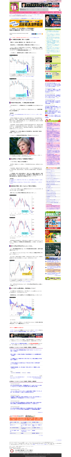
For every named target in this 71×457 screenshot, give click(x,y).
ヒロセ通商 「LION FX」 (36, 427)
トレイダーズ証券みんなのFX (25, 37)
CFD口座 (47, 198)
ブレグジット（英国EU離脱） (16, 372)
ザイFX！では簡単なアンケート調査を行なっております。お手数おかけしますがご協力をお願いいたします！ (53, 35)
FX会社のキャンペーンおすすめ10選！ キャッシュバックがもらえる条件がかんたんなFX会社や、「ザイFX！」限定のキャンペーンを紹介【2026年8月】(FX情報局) (54, 270)
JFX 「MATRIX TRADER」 (14, 427)
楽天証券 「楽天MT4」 (36, 433)
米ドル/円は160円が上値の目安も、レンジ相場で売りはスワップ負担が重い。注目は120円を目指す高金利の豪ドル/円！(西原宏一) (53, 273)
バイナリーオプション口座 (50, 199)
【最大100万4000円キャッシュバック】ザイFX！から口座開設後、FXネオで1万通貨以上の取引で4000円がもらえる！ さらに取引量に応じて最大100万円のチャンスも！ (53, 140)
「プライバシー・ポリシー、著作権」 (41, 444)
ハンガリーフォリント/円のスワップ (52, 178)
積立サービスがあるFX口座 (50, 192)
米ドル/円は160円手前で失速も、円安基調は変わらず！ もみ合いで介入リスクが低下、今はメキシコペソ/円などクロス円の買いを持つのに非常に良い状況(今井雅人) (54, 267)
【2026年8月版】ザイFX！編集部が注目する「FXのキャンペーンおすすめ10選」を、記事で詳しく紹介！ (53, 45)
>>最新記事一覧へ (40, 412)
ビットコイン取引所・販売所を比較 (52, 202)
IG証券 (22, 433)
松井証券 (33, 430)
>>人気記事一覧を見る (57, 275)
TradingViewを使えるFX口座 (51, 193)
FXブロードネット (13, 433)
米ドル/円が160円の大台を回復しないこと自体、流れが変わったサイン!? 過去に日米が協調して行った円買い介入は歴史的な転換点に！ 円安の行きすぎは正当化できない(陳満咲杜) (54, 264)
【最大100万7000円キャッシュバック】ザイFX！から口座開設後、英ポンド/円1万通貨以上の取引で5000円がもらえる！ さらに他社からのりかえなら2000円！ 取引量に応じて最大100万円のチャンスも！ (53, 145)
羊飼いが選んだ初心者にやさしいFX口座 (53, 181)
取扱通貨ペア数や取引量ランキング (52, 184)
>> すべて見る (41, 435)
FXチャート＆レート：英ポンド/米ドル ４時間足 (26, 76)
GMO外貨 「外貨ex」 (35, 422)
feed (42, 33)
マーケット (24, 372)
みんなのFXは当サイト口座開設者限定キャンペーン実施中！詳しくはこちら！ (26, 18)
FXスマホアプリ (49, 189)
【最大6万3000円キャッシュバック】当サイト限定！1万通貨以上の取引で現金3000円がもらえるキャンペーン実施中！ (53, 128)
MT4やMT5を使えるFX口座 (51, 195)
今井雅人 (28, 372)
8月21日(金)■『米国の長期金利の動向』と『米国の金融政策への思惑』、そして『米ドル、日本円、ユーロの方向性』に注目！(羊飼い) (53, 261)
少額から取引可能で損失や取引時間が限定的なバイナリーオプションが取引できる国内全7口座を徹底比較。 (53, 38)
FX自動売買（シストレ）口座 (51, 196)
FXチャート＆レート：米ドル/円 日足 (25, 281)
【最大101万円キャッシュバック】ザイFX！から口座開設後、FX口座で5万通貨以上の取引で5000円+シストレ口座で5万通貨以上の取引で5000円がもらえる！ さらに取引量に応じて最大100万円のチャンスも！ (53, 151)
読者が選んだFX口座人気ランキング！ (52, 201)
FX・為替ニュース (49, 187)
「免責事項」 (34, 444)
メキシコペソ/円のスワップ (50, 175)
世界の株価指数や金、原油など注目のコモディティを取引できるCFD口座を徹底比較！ (53, 31)
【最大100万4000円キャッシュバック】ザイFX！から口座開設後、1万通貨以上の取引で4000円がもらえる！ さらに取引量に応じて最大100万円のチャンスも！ (53, 124)
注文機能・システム (49, 190)
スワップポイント (49, 172)
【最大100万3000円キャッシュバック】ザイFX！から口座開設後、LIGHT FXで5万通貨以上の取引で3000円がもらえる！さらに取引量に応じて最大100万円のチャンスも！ (53, 163)
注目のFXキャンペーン (50, 169)
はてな (36, 33)
